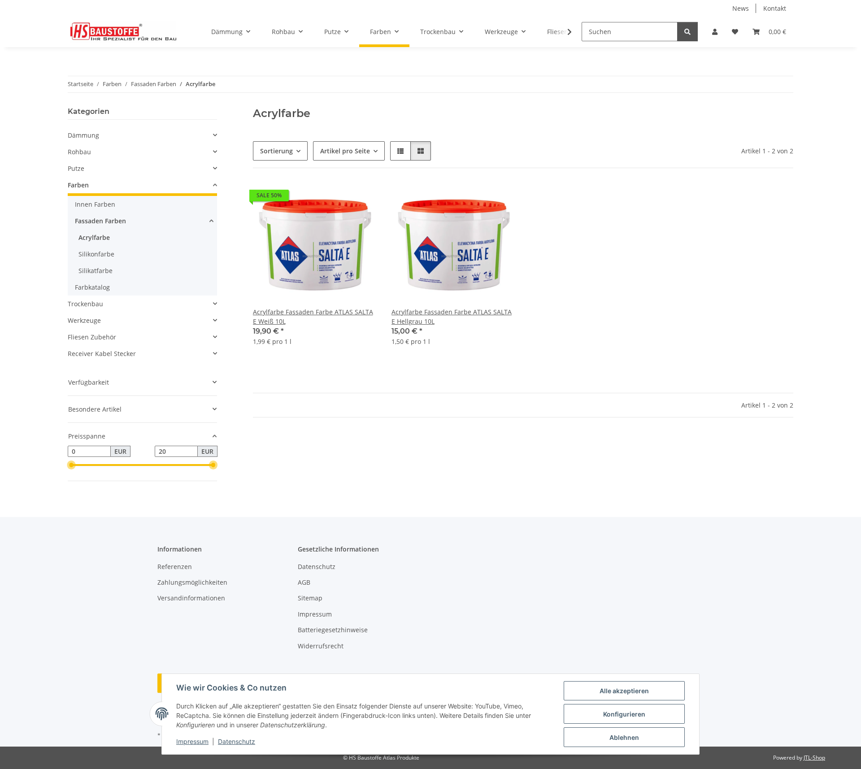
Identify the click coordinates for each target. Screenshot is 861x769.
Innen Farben (95, 204)
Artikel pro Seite (345, 151)
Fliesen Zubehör (92, 337)
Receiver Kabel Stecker (102, 353)
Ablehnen (624, 737)
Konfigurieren (624, 714)
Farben (78, 185)
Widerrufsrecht (321, 646)
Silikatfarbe (95, 270)
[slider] (71, 465)
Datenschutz (236, 741)
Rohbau (79, 152)
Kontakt (774, 8)
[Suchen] (687, 31)
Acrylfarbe (94, 237)
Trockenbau (85, 304)
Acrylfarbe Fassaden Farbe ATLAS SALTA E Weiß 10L (313, 317)
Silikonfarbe (96, 254)
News (740, 8)
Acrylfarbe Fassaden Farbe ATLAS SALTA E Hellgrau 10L (451, 317)
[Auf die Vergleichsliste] (338, 198)
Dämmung (83, 135)
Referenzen (174, 566)
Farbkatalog (92, 287)
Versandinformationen (191, 598)
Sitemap (310, 598)
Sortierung (276, 151)
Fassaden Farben (100, 221)
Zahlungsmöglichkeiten (192, 582)
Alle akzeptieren (624, 691)
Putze (76, 168)
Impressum (192, 741)
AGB (304, 582)
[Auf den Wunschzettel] (362, 198)
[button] (715, 31)
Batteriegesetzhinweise (333, 630)
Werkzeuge (84, 320)
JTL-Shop (814, 757)
